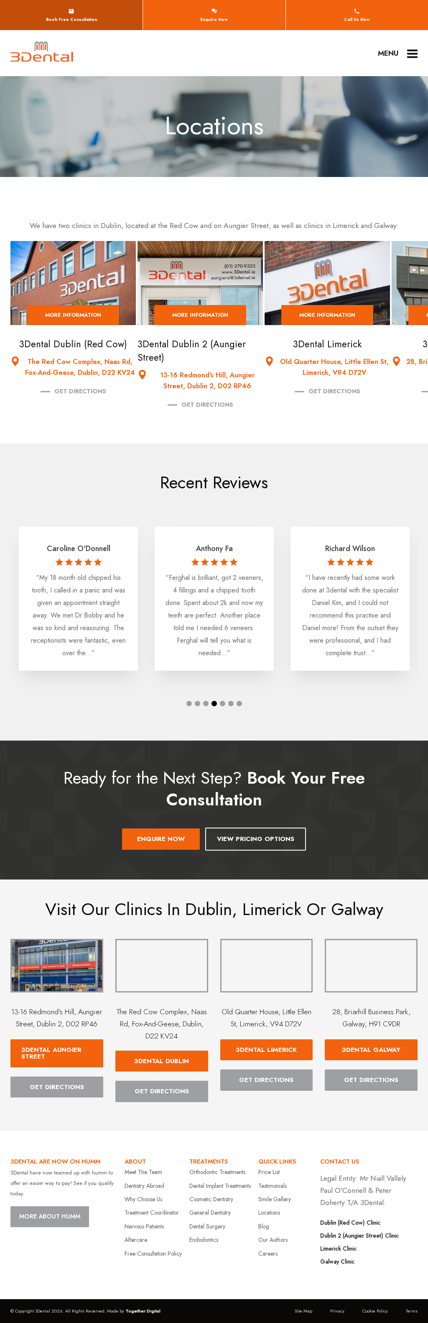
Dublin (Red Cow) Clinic (350, 1222)
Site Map (303, 1311)
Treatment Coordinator (152, 1212)
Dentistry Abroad (144, 1186)
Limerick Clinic (338, 1248)
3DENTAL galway (371, 1049)
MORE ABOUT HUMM (49, 1216)
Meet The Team (143, 1172)
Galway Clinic (337, 1261)
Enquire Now (214, 19)
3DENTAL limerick (266, 1049)
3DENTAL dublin (161, 1061)
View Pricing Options (255, 839)
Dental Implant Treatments (220, 1186)
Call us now (357, 19)
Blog (263, 1226)
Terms (412, 1311)
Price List (269, 1172)
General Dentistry (210, 1212)
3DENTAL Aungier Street (51, 1053)
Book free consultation (71, 19)
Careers (268, 1253)
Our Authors (273, 1240)
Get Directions (80, 391)
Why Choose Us (143, 1199)
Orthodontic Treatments (217, 1172)
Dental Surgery (207, 1226)
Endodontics (203, 1240)
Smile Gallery (274, 1199)
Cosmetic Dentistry (211, 1199)
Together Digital (142, 1311)
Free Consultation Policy (153, 1253)
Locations (269, 1212)
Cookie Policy (375, 1311)
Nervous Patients (144, 1226)
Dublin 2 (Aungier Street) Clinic (359, 1235)
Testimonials (272, 1186)
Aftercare (136, 1240)
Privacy (337, 1311)
